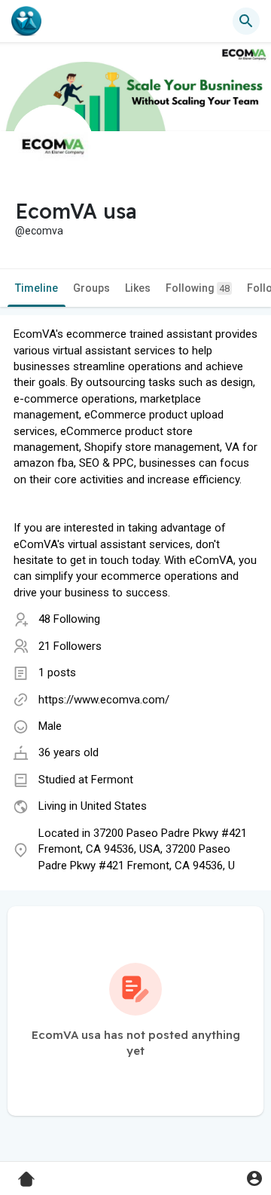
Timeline (36, 288)
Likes (138, 288)
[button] (254, 1178)
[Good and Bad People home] (26, 21)
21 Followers (70, 646)
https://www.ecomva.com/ (103, 699)
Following (198, 288)
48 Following (69, 619)
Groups (91, 288)
